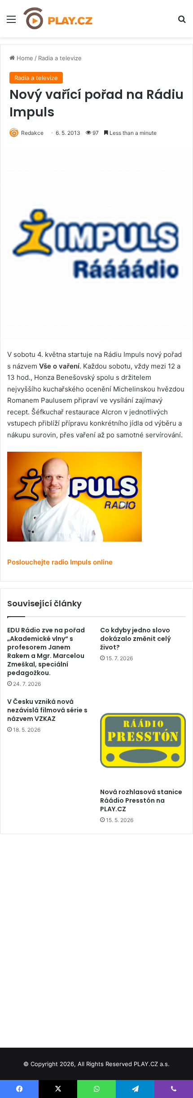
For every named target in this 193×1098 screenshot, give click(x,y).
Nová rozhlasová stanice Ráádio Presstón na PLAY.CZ (141, 800)
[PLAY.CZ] (58, 18)
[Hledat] (181, 22)
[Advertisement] (96, 937)
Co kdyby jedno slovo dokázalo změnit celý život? (135, 639)
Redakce (32, 132)
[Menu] (11, 22)
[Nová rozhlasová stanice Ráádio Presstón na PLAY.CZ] (143, 740)
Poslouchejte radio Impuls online (60, 562)
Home (24, 58)
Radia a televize (60, 58)
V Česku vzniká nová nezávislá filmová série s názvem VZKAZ (47, 710)
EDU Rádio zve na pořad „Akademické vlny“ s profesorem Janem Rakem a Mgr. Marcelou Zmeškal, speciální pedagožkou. (46, 651)
